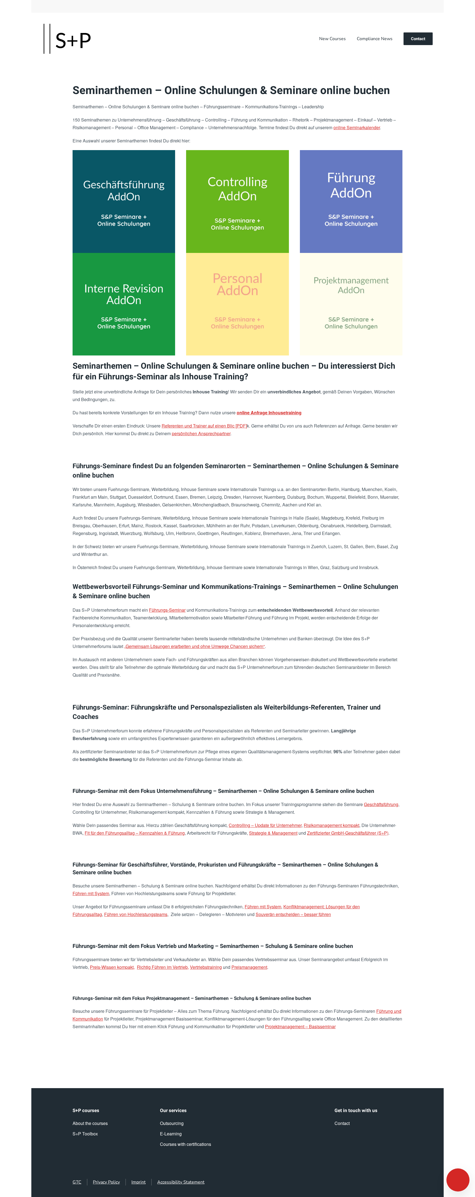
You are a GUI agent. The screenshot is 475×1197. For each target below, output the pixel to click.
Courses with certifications (185, 1144)
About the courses (90, 1123)
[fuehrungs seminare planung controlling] (237, 201)
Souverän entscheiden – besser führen (293, 914)
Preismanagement (249, 967)
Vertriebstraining (206, 967)
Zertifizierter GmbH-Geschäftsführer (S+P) (347, 833)
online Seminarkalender (356, 127)
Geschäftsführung (381, 804)
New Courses (332, 39)
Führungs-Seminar (167, 610)
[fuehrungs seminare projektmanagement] (351, 304)
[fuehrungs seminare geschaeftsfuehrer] (124, 201)
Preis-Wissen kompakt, (112, 967)
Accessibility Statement (181, 1182)
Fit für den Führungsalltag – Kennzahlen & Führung (135, 833)
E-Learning (171, 1133)
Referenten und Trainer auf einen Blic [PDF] (204, 426)
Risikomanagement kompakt (331, 825)
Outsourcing (172, 1123)
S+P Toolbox (85, 1133)
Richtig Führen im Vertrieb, (163, 967)
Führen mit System (91, 893)
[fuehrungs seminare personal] (237, 304)
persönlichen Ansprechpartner (201, 433)
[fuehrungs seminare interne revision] (124, 304)
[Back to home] (67, 38)
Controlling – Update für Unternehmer (265, 825)
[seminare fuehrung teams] (351, 201)
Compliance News (375, 39)
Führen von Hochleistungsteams (135, 914)
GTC (77, 1182)
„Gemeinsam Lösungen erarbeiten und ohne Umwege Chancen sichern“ (194, 646)
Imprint (138, 1182)
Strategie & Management (273, 833)
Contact (418, 39)
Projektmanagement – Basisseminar (300, 1026)
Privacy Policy (106, 1182)
